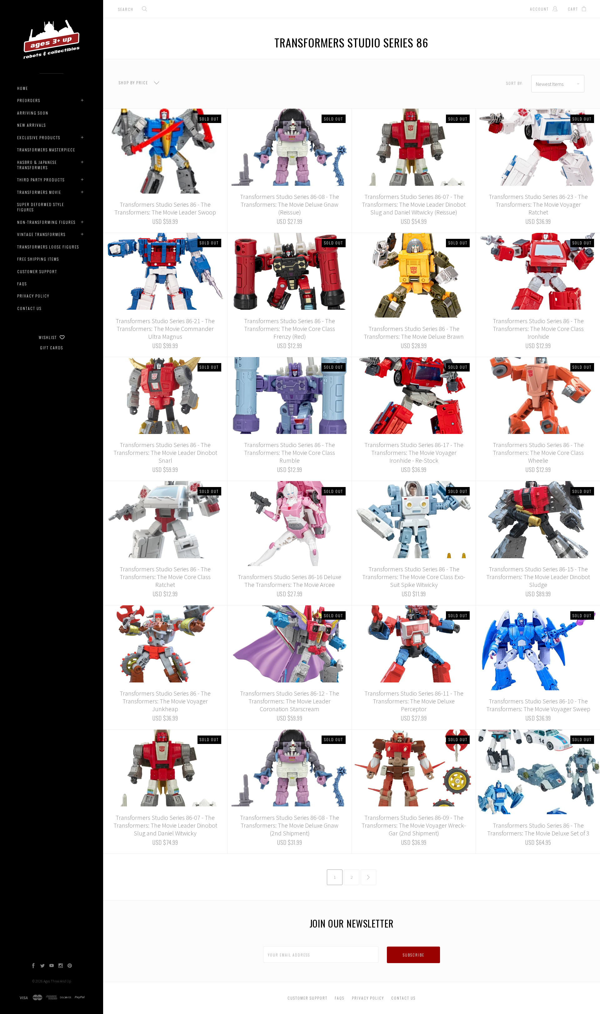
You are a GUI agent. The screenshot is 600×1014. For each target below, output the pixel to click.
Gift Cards (51, 347)
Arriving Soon (32, 113)
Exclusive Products (38, 137)
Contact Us (29, 308)
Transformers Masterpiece (46, 149)
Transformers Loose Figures (48, 246)
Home (22, 88)
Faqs (22, 283)
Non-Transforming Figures (46, 222)
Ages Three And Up (57, 981)
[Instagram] (60, 966)
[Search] (145, 9)
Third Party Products (41, 179)
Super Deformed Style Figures (40, 207)
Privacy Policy (33, 295)
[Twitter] (42, 966)
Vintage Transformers (41, 234)
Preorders (28, 100)
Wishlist (48, 337)
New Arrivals (31, 125)
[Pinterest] (70, 966)
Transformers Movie (39, 192)
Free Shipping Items (38, 259)
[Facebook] (33, 966)
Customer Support (37, 271)
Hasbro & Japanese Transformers (37, 165)
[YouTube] (51, 966)
